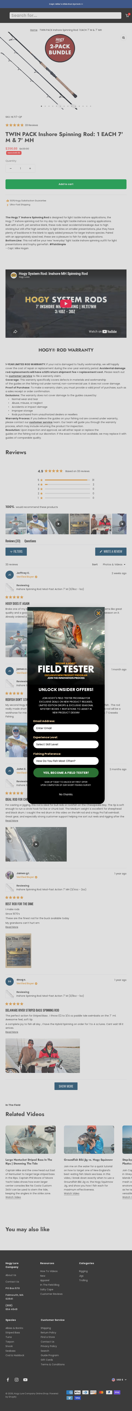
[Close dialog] (98, 613)
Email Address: (44, 721)
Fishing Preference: (47, 754)
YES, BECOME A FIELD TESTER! (66, 772)
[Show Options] (95, 744)
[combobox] (65, 744)
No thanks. (66, 794)
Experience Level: (45, 737)
